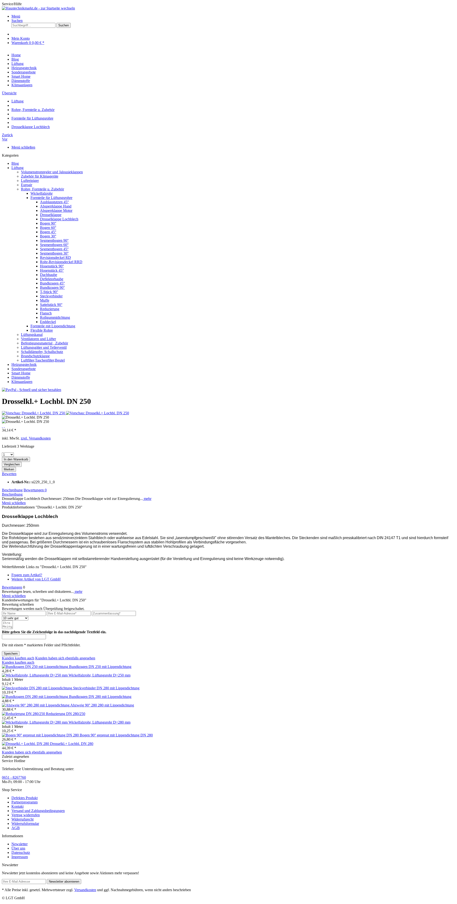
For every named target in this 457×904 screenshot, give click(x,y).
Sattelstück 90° (51, 305)
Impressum (19, 857)
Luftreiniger (30, 181)
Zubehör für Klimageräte (39, 176)
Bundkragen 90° (52, 287)
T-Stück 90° (49, 292)
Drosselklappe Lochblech (59, 219)
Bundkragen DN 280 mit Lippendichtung (100, 697)
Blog (15, 163)
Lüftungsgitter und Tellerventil (44, 347)
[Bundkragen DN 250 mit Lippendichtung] (35, 667)
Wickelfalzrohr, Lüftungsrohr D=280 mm (99, 722)
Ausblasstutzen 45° (54, 202)
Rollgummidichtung (55, 317)
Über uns (18, 848)
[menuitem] (233, 16)
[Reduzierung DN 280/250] (24, 714)
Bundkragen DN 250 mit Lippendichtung (100, 667)
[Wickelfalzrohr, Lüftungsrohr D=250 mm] (35, 675)
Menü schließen (23, 147)
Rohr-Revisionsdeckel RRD (61, 262)
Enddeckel (48, 322)
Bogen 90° (48, 223)
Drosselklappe (50, 215)
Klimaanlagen (21, 382)
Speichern (11, 653)
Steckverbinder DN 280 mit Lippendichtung (106, 688)
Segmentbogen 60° (54, 245)
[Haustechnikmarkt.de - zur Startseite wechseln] (38, 8)
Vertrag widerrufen (25, 815)
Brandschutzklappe (35, 356)
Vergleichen (12, 464)
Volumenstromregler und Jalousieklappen (52, 172)
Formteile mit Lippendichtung (52, 326)
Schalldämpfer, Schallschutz (42, 352)
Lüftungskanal (32, 335)
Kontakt (17, 806)
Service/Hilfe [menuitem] (12, 4)
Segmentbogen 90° (54, 240)
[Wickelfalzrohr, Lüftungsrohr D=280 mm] (35, 722)
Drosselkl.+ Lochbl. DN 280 (71, 744)
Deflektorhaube (51, 279)
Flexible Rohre (41, 330)
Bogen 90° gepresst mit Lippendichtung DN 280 (116, 735)
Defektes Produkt (24, 798)
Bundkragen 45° (52, 283)
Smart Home (20, 373)
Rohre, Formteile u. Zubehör (42, 189)
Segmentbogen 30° (54, 253)
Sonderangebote (23, 369)
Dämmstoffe (20, 377)
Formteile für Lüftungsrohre (51, 198)
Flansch (46, 313)
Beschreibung (12, 490)
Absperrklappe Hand (55, 206)
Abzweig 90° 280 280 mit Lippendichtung (102, 705)
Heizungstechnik (24, 365)
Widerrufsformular (25, 824)
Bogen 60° (48, 228)
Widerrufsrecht (22, 819)
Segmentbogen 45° (54, 249)
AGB (15, 828)
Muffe (44, 300)
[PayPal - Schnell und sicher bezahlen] (31, 390)
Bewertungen (35, 490)
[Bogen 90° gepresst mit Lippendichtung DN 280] (41, 735)
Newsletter (19, 844)
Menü (15, 16)
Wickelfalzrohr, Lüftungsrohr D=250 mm (99, 675)
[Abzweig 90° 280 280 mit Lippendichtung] (36, 705)
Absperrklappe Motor (56, 210)
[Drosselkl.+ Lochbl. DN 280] (26, 744)
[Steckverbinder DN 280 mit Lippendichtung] (37, 688)
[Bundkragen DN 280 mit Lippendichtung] (35, 697)
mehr (147, 499)
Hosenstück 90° (52, 266)
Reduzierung (49, 309)
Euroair (26, 185)
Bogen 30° (48, 236)
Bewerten (9, 474)
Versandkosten (85, 890)
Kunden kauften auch (18, 658)
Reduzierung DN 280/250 (65, 714)
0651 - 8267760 (14, 777)
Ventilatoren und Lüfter (38, 339)
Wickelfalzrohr (41, 193)
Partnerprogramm (24, 802)
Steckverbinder (51, 296)
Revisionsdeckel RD (55, 258)
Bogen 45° (48, 232)
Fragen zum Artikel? (26, 575)
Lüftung (17, 168)
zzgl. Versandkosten (36, 438)
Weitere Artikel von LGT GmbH (36, 579)
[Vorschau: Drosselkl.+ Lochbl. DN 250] (34, 413)
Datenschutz (20, 853)
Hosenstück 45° (52, 270)
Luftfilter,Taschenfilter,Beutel (43, 360)
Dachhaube (48, 275)
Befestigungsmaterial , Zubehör (44, 343)
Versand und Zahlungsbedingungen (38, 811)
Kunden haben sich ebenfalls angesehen (65, 658)
